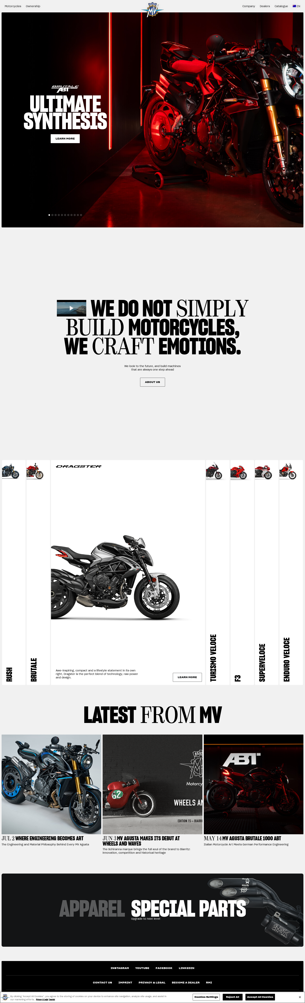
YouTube (142, 968)
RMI (209, 982)
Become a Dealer (186, 982)
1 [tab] (49, 215)
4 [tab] (59, 215)
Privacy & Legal (152, 982)
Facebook (164, 968)
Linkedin (186, 968)
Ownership (33, 6)
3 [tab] (55, 215)
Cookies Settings (206, 997)
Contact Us (102, 982)
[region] (152, 997)
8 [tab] (71, 215)
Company (248, 6)
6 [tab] (65, 215)
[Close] (299, 997)
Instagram (120, 968)
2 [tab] (52, 215)
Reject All (232, 997)
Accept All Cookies (260, 997)
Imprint (125, 982)
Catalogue (281, 6)
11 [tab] (81, 215)
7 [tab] (68, 215)
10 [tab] (78, 215)
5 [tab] (62, 215)
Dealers (265, 6)
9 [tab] (74, 215)
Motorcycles (13, 6)
